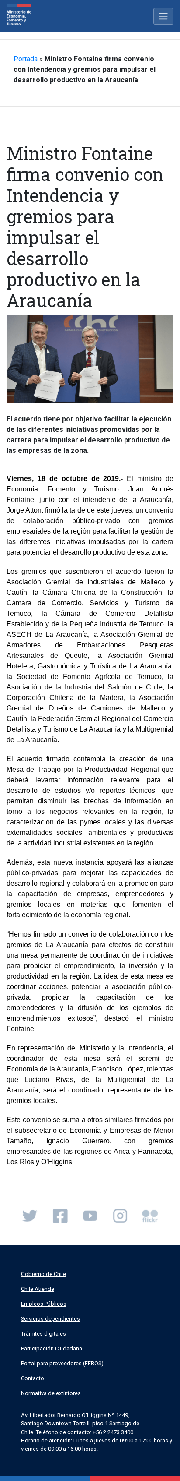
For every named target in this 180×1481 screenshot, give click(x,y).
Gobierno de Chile (43, 1274)
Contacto (32, 1378)
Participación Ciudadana (51, 1348)
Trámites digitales (43, 1333)
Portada (26, 59)
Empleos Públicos (43, 1304)
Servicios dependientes (50, 1318)
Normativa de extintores (51, 1393)
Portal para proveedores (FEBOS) (62, 1363)
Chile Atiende (37, 1289)
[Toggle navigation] (163, 16)
